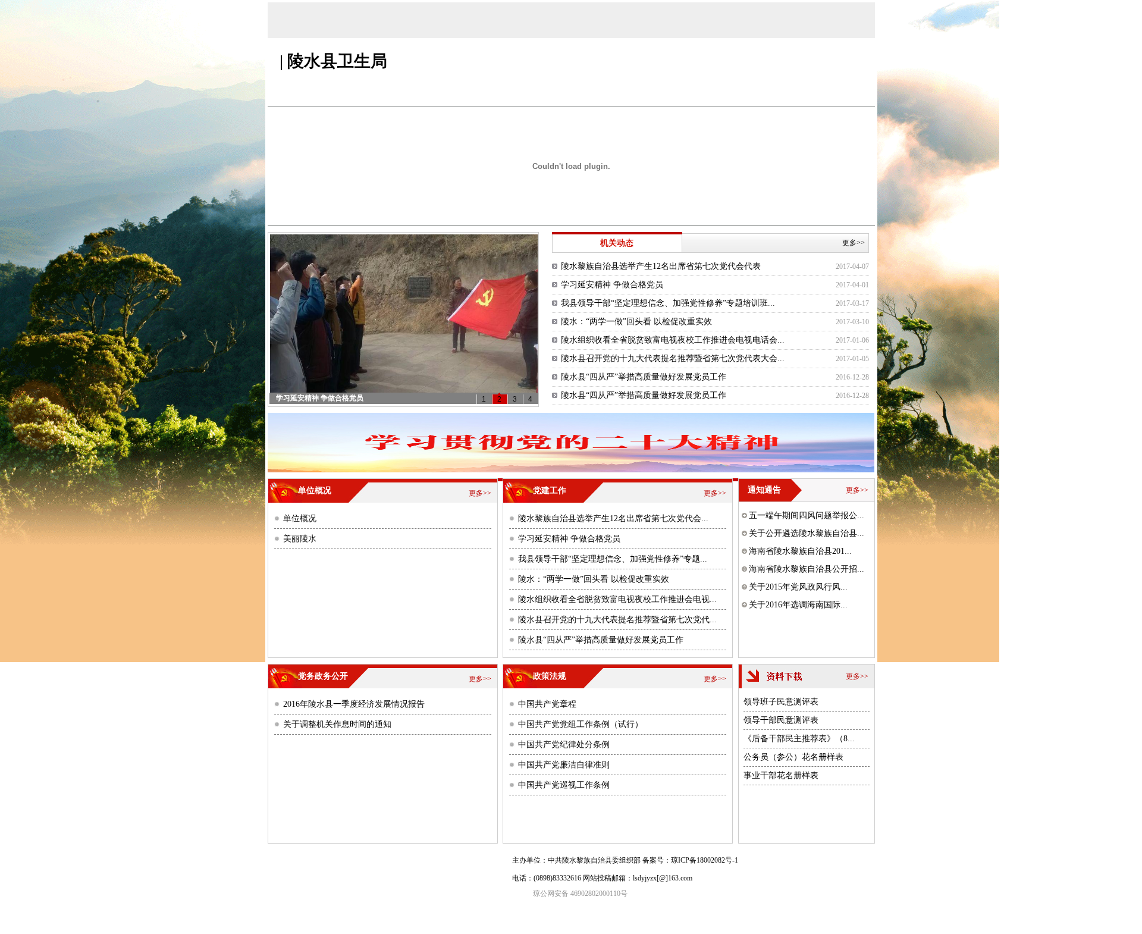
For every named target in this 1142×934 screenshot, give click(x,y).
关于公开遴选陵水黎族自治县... (806, 533)
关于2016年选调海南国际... (798, 604)
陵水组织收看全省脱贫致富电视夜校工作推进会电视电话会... (673, 340)
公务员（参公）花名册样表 (793, 757)
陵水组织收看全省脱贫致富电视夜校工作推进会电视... (617, 599)
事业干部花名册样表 (780, 775)
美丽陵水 (299, 538)
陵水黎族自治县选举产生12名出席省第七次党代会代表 (661, 266)
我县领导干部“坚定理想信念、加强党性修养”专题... (612, 558)
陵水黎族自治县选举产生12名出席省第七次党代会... (613, 518)
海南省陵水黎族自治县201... (800, 551)
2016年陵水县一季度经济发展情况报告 (354, 704)
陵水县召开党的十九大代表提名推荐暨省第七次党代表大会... (673, 358)
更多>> (855, 243)
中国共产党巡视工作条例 (564, 785)
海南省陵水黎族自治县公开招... (806, 569)
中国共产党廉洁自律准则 (564, 764)
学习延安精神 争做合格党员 (612, 284)
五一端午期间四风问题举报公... (806, 515)
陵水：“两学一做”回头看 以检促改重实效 (636, 321)
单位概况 (299, 518)
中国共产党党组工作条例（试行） (580, 724)
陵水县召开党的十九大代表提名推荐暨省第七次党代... (617, 619)
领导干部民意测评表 (780, 720)
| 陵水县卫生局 (333, 61)
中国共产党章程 (547, 704)
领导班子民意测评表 (780, 701)
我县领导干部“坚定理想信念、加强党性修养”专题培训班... (668, 303)
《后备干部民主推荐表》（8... (799, 738)
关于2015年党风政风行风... (798, 586)
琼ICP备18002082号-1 (704, 860)
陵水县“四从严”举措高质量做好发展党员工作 (643, 376)
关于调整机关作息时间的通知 (337, 724)
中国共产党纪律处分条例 (564, 744)
